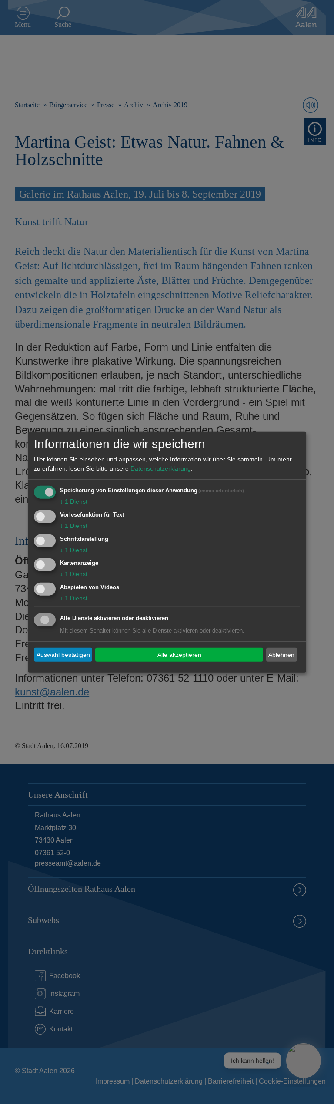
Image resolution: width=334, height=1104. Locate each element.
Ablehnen (281, 654)
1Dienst (73, 501)
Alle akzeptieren (179, 654)
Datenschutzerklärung (160, 468)
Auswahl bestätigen (63, 654)
